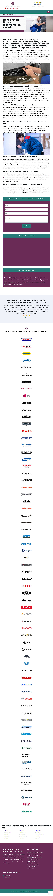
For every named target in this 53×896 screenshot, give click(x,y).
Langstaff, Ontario (40, 834)
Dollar (37, 839)
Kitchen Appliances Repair (34, 855)
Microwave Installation (32, 863)
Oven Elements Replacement (34, 857)
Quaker (21, 830)
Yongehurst (22, 834)
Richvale (22, 839)
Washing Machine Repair (33, 859)
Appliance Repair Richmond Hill (34, 891)
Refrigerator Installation (33, 864)
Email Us (7, 875)
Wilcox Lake (23, 832)
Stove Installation (31, 866)
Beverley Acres (7, 832)
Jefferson (6, 830)
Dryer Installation (31, 861)
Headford (6, 839)
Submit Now (26, 226)
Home (4, 14)
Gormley (38, 837)
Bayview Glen (7, 837)
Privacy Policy (30, 868)
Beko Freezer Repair (11, 14)
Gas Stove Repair (31, 854)
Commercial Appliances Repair (35, 852)
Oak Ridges (38, 832)
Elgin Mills (38, 830)
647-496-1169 (8, 877)
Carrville (6, 834)
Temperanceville (23, 837)
